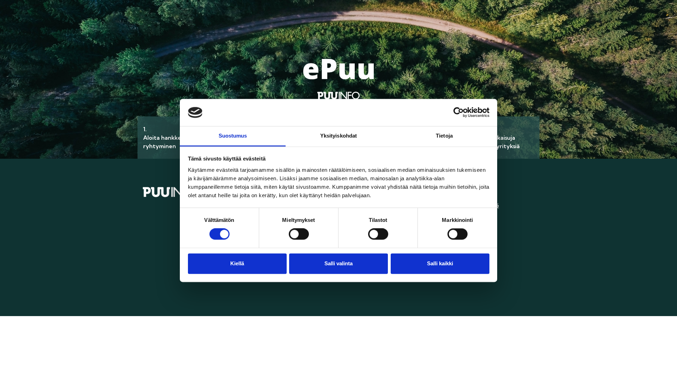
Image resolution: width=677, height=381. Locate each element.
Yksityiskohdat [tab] (338, 136)
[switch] (299, 234)
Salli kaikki (440, 263)
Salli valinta (338, 263)
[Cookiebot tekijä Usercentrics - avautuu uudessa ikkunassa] (458, 112)
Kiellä (237, 263)
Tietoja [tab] (444, 136)
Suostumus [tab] (233, 136)
